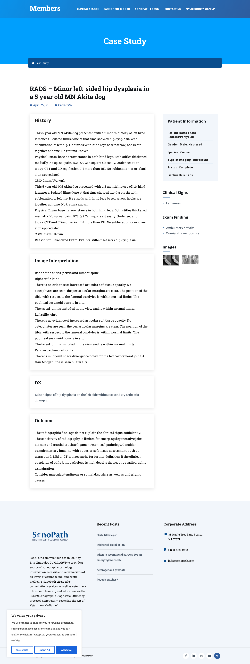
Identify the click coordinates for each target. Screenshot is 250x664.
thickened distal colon (111, 544)
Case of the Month (117, 9)
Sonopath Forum (147, 9)
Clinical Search (88, 9)
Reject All (44, 649)
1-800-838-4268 (178, 550)
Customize (22, 649)
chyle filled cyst (107, 535)
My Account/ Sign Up (200, 9)
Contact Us (172, 9)
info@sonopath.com (181, 560)
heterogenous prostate (111, 570)
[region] (44, 633)
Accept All (66, 649)
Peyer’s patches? (107, 579)
